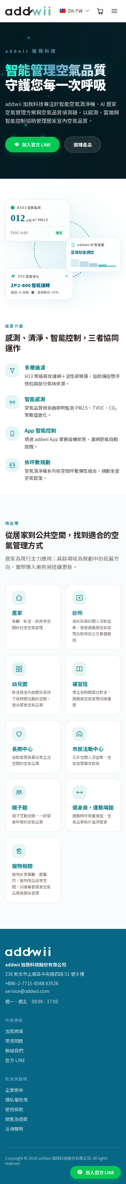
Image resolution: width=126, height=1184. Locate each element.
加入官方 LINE (36, 144)
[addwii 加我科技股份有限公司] (27, 11)
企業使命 (14, 1090)
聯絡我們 (14, 1050)
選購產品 (83, 144)
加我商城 (14, 1031)
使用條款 (14, 1109)
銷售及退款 (16, 1119)
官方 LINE (15, 1060)
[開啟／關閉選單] (114, 11)
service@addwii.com (27, 991)
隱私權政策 (16, 1099)
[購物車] (100, 11)
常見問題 (14, 1041)
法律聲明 (14, 1128)
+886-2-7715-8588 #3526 (31, 983)
